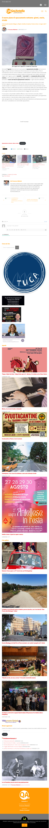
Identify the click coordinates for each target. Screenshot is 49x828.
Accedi (45, 221)
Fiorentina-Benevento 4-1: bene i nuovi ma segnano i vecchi (16, 744)
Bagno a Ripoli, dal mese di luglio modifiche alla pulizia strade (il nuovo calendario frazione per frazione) (8, 165)
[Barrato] (13, 230)
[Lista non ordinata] (16, 230)
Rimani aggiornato (6, 1)
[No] (47, 823)
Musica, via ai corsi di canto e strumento (11, 409)
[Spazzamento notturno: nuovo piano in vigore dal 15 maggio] (24, 159)
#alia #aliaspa (7, 176)
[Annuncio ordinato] (15, 230)
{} (23, 229)
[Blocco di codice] (20, 230)
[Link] (22, 230)
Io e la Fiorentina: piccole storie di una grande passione (15, 782)
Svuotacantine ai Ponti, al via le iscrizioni (12, 439)
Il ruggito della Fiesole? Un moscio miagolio (13, 746)
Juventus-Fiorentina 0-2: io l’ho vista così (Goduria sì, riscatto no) (17, 748)
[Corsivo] (9, 230)
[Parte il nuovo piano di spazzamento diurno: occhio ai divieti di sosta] (40, 159)
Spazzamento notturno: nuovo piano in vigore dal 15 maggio (23, 164)
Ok (24, 825)
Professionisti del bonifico (9, 741)
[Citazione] (18, 230)
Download (23, 143)
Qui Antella (14, 174)
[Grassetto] (7, 230)
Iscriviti (4, 734)
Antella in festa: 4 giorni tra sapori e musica (12, 534)
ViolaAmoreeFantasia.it (9, 738)
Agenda (10, 174)
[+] (25, 229)
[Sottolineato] (11, 230)
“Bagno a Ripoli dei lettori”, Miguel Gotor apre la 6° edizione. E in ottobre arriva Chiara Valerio (24, 374)
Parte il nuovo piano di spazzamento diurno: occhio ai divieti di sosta (39, 165)
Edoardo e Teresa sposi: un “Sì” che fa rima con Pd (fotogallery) (17, 571)
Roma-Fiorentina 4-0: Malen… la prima (12, 743)
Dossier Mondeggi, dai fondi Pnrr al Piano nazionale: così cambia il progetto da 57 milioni (23, 643)
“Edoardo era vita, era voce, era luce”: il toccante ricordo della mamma (19, 678)
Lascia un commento (25, 785)
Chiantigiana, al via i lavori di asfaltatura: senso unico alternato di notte (19, 473)
